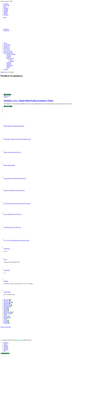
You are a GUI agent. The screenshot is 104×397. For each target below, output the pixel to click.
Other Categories (8, 52)
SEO (8, 68)
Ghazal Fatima (7, 292)
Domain (9, 63)
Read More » (8, 106)
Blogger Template (11, 54)
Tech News (7, 49)
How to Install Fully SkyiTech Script (12, 214)
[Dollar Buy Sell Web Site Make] (32, 40)
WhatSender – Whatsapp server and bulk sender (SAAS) (17, 139)
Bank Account (10, 58)
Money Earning (7, 313)
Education (6, 316)
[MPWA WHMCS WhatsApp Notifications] (12, 124)
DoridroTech (7, 96)
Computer (9, 62)
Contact (6, 69)
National (6, 310)
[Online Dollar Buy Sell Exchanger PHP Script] (12, 177)
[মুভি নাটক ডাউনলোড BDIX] (12, 164)
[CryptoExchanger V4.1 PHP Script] (12, 226)
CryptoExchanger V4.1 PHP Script (12, 227)
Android (9, 57)
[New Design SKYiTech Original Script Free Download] (12, 202)
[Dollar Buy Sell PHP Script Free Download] (12, 189)
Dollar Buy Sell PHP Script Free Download (14, 190)
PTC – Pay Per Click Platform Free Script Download (16, 240)
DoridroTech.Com (17, 340)
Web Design (7, 44)
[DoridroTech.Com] (13, 26)
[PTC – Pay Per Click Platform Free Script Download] (12, 239)
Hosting (9, 66)
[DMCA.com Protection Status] (12, 338)
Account (9, 55)
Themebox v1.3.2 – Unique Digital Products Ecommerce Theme (28, 101)
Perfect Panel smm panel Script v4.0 (12, 152)
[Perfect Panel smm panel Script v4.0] (12, 151)
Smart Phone (10, 65)
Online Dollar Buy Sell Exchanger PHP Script (15, 178)
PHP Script (7, 48)
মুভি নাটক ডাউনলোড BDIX (9, 165)
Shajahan (6, 281)
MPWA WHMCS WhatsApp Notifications (14, 126)
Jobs (5, 314)
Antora (5, 259)
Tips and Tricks (8, 51)
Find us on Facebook (6, 327)
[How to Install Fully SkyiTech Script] (12, 213)
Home (5, 43)
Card (11, 59)
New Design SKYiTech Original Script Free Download (17, 203)
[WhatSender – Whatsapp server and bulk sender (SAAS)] (12, 137)
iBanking (12, 61)
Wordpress (7, 46)
